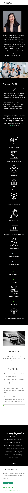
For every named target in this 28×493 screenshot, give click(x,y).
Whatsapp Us (8, 483)
